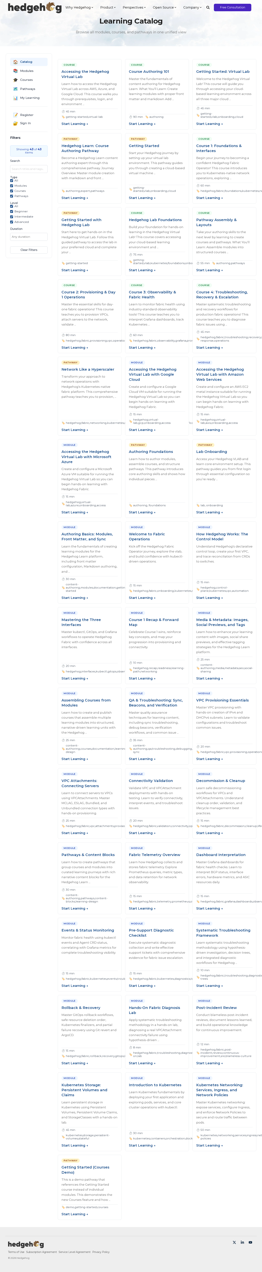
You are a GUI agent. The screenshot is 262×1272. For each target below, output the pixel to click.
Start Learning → (74, 124)
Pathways (21, 196)
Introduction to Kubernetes (155, 1085)
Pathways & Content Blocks (88, 854)
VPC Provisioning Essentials (222, 700)
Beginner (21, 211)
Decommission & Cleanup (220, 780)
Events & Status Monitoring (87, 930)
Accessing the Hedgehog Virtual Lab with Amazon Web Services (220, 374)
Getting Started (144, 145)
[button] (235, 1242)
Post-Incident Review (216, 1007)
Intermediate (23, 216)
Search (15, 161)
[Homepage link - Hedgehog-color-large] (26, 1246)
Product (106, 7)
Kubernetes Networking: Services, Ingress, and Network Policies (219, 1090)
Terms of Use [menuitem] (16, 1252)
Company (191, 7)
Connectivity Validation (151, 780)
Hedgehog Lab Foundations (155, 220)
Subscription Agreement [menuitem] (41, 1252)
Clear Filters (28, 250)
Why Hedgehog (78, 7)
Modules (20, 185)
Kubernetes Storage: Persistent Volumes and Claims (84, 1090)
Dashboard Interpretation (221, 854)
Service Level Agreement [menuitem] (75, 1252)
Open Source (163, 7)
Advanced (21, 222)
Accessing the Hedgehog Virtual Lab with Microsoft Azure (86, 456)
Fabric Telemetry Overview (154, 854)
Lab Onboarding (211, 451)
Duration (16, 229)
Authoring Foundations (151, 451)
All (16, 180)
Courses (20, 191)
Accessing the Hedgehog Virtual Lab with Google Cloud (152, 374)
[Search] (208, 7)
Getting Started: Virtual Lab (223, 71)
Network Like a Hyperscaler (87, 369)
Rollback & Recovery (80, 1007)
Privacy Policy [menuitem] (101, 1252)
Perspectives (133, 7)
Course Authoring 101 (149, 71)
